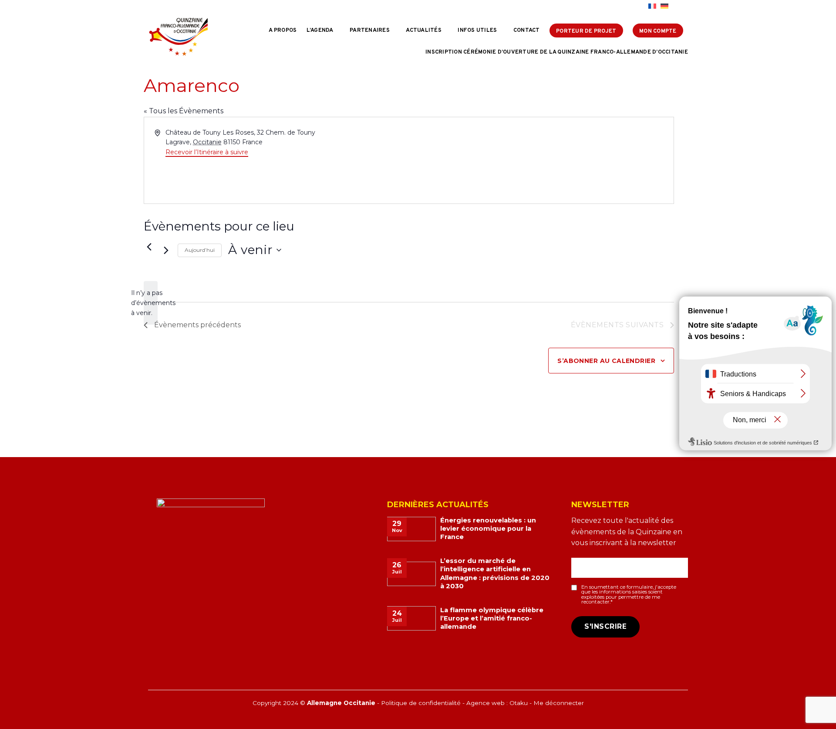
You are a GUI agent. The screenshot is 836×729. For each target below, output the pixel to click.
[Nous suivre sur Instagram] (623, 6)
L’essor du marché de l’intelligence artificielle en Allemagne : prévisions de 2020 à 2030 (494, 573)
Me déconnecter (558, 702)
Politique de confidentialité (421, 702)
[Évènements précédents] (149, 246)
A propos (283, 30)
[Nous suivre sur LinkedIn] (639, 6)
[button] (680, 6)
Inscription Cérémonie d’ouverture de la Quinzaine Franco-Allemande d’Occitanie (556, 52)
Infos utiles (477, 30)
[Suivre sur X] (631, 6)
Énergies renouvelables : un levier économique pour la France (488, 528)
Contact (526, 30)
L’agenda (320, 30)
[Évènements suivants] (166, 250)
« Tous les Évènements (183, 111)
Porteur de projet (586, 31)
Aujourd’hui (200, 250)
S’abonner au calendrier (606, 361)
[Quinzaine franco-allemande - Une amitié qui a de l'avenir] (178, 36)
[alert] (151, 303)
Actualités (424, 30)
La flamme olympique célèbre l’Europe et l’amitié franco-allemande (491, 618)
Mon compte (658, 31)
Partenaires (370, 30)
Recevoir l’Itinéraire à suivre (206, 152)
